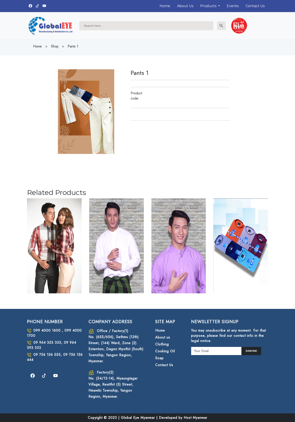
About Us (185, 6)
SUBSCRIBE (251, 350)
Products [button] (208, 6)
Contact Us (255, 6)
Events (233, 6)
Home (165, 6)
